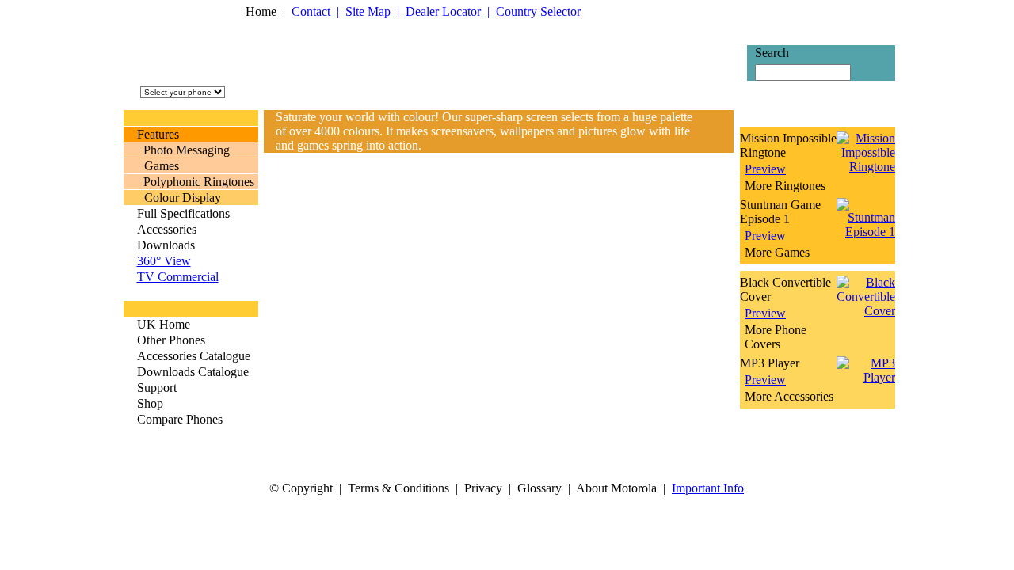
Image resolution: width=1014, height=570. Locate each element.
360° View (164, 261)
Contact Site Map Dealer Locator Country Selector (436, 11)
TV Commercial (178, 276)
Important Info (708, 488)
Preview (765, 169)
